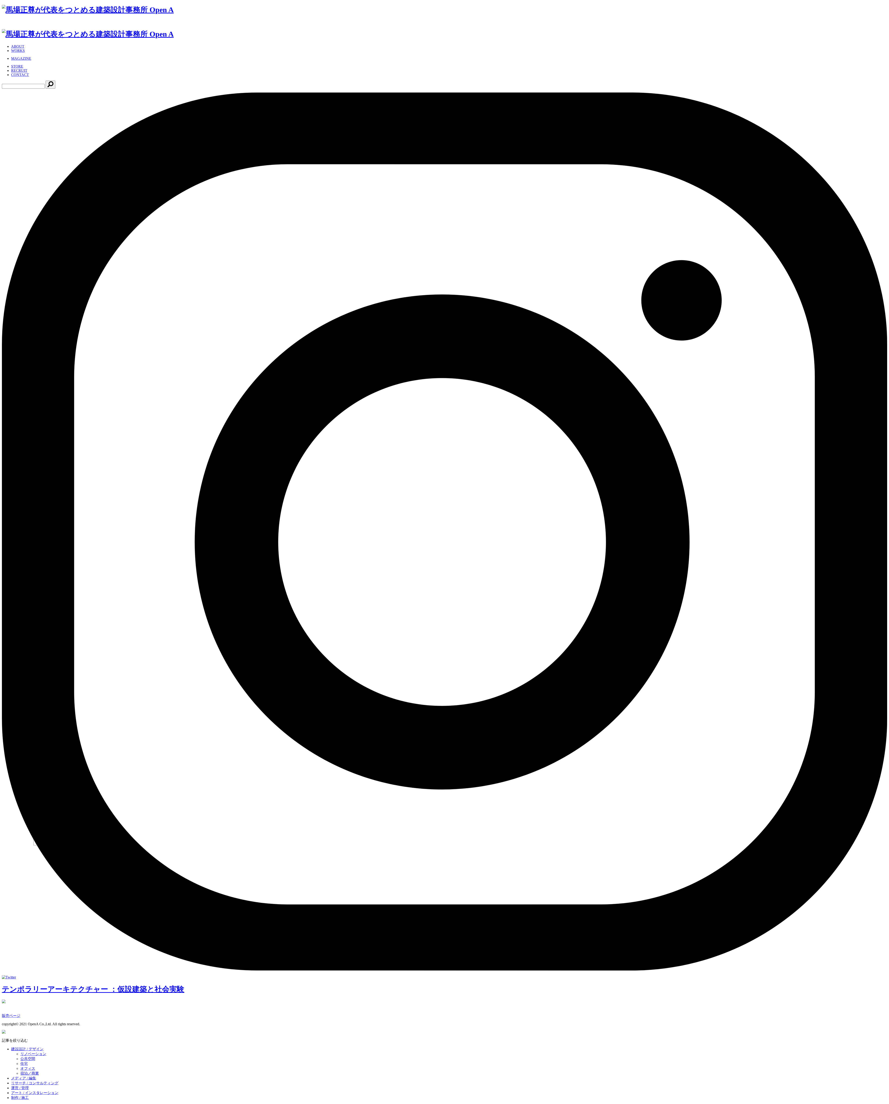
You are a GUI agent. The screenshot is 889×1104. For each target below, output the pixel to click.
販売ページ (11, 1016)
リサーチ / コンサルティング (34, 1083)
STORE (17, 66)
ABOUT (17, 46)
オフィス (27, 1068)
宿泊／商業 (29, 1073)
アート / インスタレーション (34, 1093)
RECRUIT (19, 70)
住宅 (24, 1064)
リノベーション (33, 1054)
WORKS (18, 51)
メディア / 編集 (23, 1078)
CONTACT (20, 75)
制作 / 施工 (20, 1098)
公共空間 (27, 1059)
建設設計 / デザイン (27, 1049)
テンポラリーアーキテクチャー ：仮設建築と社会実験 (93, 989)
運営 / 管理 (20, 1088)
